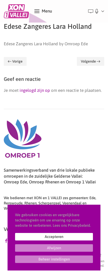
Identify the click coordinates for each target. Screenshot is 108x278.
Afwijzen (54, 248)
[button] (43, 11)
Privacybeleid (79, 225)
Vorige (17, 61)
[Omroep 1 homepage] (22, 140)
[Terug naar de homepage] (17, 11)
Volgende (88, 61)
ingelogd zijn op (35, 90)
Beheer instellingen (54, 259)
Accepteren (54, 236)
